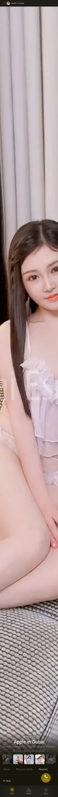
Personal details (24, 769)
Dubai (18, 751)
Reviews (43, 769)
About (7, 769)
